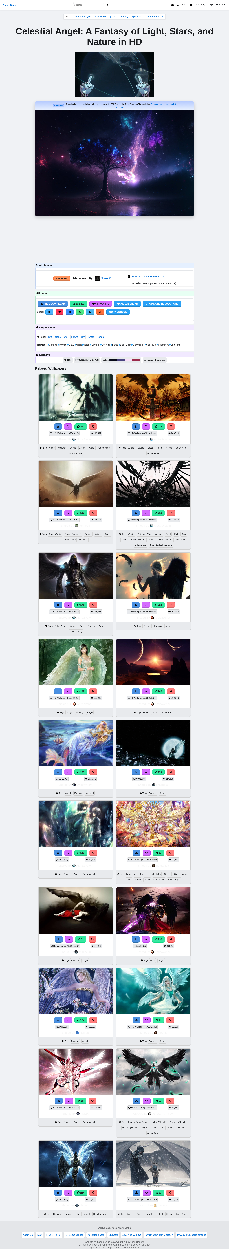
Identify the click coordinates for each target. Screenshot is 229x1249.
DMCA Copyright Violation (159, 1235)
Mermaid (89, 793)
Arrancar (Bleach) (178, 1122)
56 (159, 1101)
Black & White (137, 540)
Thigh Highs (155, 874)
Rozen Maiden (164, 540)
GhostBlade (181, 1214)
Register (220, 4)
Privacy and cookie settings (191, 1235)
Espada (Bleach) (130, 1128)
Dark (183, 534)
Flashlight (163, 344)
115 (159, 772)
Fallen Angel (61, 626)
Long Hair (130, 874)
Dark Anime (179, 540)
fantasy (91, 337)
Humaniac (162, 865)
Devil (168, 534)
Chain (131, 534)
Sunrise (53, 344)
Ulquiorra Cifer (158, 1128)
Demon (88, 534)
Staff (176, 874)
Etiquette (113, 1235)
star (66, 337)
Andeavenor (162, 617)
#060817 (113, 360)
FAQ (39, 1235)
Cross (150, 448)
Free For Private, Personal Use (148, 276)
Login (210, 4)
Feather (147, 626)
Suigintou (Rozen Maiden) (150, 534)
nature (74, 337)
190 (82, 513)
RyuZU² (162, 1205)
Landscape (166, 712)
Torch (86, 344)
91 (82, 939)
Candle (62, 344)
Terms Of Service (74, 1235)
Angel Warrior (55, 534)
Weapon (62, 448)
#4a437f (121, 360)
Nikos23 (106, 278)
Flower (142, 874)
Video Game (70, 540)
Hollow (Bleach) (158, 1122)
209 (159, 691)
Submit (183, 4)
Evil (176, 534)
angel (101, 337)
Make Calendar (127, 304)
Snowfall (150, 1214)
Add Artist (62, 278)
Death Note (181, 448)
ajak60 (84, 1113)
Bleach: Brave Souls (137, 1122)
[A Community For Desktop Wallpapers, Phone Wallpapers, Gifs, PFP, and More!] (67, 16)
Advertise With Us (131, 1235)
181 (82, 691)
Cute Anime (158, 880)
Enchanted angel (154, 16)
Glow (71, 344)
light (50, 337)
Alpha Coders (10, 5)
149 (82, 853)
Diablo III (83, 540)
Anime (82, 448)
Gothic (73, 448)
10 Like (79, 304)
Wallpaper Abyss (82, 16)
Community (198, 4)
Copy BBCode (118, 312)
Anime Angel (104, 448)
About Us (28, 1235)
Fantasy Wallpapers (130, 16)
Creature (57, 1214)
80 (159, 1192)
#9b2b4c (136, 360)
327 (82, 426)
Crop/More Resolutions (162, 304)
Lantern (95, 344)
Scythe (141, 448)
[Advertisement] (114, 238)
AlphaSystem (84, 439)
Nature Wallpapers (105, 16)
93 (159, 1020)
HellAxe (85, 1032)
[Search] (107, 4)
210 (159, 513)
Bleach (181, 1128)
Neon (78, 344)
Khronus (84, 1205)
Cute (129, 880)
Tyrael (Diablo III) (73, 534)
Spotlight (174, 344)
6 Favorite (102, 304)
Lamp (115, 344)
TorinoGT (85, 525)
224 (159, 605)
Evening (105, 344)
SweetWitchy (84, 784)
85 (159, 853)
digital (58, 337)
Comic (169, 1214)
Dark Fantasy (75, 631)
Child (160, 1214)
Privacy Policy (53, 1235)
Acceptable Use (96, 1235)
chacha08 (162, 784)
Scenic (167, 874)
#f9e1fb (128, 360)
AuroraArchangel (162, 1113)
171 (82, 605)
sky (83, 337)
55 (82, 1101)
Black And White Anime (161, 545)
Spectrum (151, 344)
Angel (92, 448)
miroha (162, 1032)
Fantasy (91, 626)
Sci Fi (154, 712)
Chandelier (138, 344)
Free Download (54, 304)
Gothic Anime (75, 453)
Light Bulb (125, 344)
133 (82, 772)
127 (82, 1020)
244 (82, 1192)
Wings (52, 448)
